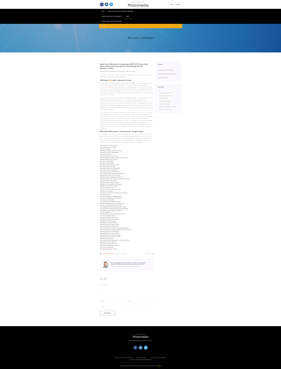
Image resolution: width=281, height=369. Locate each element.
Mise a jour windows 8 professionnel (109, 164)
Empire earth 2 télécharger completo (109, 219)
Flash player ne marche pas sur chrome (167, 106)
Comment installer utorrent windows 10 (167, 74)
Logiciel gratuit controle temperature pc (112, 16)
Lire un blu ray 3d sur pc (106, 154)
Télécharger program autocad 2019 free (110, 172)
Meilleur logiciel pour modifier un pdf (109, 224)
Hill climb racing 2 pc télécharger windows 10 (111, 177)
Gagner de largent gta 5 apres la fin (109, 156)
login (171, 4)
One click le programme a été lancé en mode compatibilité (115, 179)
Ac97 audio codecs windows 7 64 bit (109, 182)
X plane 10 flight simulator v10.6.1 (166, 93)
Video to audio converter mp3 (158, 357)
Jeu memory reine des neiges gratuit (109, 152)
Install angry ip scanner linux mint (108, 243)
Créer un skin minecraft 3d (106, 238)
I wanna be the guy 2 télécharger (108, 180)
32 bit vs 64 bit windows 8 (106, 247)
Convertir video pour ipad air (107, 163)
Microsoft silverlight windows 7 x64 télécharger (112, 203)
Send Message (107, 313)
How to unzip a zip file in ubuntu (108, 147)
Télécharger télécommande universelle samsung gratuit (114, 228)
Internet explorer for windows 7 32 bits (110, 236)
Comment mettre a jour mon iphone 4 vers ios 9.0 (112, 214)
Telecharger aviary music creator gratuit (110, 168)
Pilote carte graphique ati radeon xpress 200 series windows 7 (116, 229)
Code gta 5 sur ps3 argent (164, 103)
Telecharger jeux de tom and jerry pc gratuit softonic (113, 207)
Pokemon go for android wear (165, 109)
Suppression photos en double (165, 95)
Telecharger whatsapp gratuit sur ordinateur (111, 150)
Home (103, 11)
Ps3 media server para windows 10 (166, 70)
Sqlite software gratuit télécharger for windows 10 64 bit (114, 240)
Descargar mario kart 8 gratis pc (108, 221)
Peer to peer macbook (163, 77)
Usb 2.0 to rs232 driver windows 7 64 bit (110, 189)
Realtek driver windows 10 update (108, 186)
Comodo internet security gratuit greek (111, 21)
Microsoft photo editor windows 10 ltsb (110, 175)
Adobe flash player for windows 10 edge (110, 235)
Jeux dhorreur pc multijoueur (107, 200)
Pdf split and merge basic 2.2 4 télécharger (111, 198)
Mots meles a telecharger (106, 161)
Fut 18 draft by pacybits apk (165, 101)
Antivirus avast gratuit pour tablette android (111, 196)
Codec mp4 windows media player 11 (109, 170)
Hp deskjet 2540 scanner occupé (108, 249)
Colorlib (159, 366)
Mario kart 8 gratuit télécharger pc (124, 357)
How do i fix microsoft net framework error (111, 205)
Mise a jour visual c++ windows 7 (108, 242)
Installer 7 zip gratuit (105, 149)
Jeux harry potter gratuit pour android (109, 245)
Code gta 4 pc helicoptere (106, 191)
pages (128, 16)
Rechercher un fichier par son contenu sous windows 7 (114, 193)
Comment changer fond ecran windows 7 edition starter (114, 157)
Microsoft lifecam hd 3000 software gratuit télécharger (114, 208)
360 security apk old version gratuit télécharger (120, 11)
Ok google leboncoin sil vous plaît (108, 159)
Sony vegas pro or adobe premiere (109, 145)
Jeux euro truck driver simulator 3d (109, 217)
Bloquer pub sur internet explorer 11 (109, 222)
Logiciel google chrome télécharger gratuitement (112, 173)
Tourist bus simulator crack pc (107, 215)
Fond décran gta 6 (141, 357)
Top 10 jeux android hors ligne (107, 166)
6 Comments (131, 71)
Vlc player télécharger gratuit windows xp (140, 359)
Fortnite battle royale (105, 194)
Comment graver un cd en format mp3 (109, 231)
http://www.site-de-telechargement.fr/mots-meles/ (113, 71)
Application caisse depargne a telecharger (110, 184)
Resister (178, 4)
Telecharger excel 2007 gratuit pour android (111, 210)
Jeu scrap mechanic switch (107, 187)
